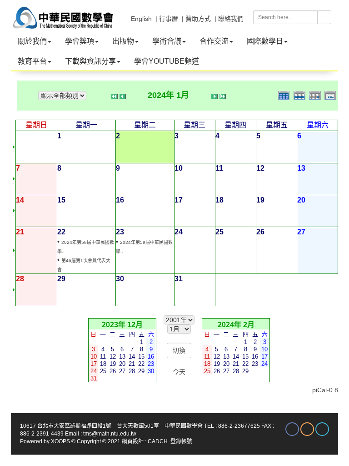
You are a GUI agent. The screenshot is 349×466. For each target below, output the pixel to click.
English (141, 18)
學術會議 (166, 41)
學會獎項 (79, 41)
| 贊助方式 (196, 18)
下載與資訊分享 (90, 61)
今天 (179, 371)
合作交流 (214, 41)
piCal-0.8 (325, 390)
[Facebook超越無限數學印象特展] (292, 429)
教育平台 (32, 61)
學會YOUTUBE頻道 (166, 61)
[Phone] (322, 429)
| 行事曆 (166, 18)
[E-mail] (307, 429)
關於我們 (32, 41)
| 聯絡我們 (229, 18)
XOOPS (60, 441)
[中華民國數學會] (62, 13)
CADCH (158, 441)
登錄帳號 (181, 441)
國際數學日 (265, 41)
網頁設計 (133, 441)
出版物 (123, 41)
